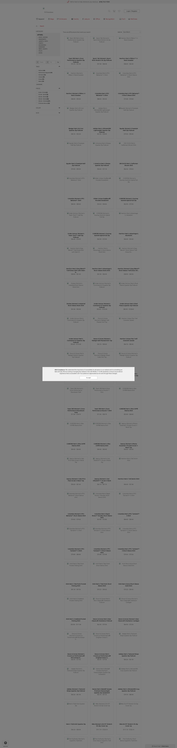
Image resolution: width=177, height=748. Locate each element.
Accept (88, 378)
